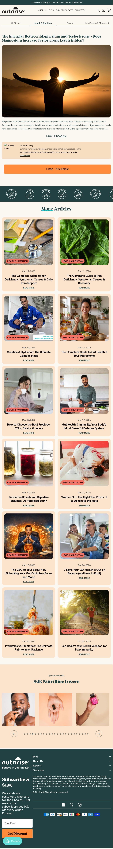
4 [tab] (34, 735)
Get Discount (17, 833)
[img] (63, 805)
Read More (28, 288)
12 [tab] (56, 735)
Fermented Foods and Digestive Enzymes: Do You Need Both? (29, 499)
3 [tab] (31, 735)
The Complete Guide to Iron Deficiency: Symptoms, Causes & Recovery (84, 279)
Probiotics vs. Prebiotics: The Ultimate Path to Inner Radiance (28, 647)
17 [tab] (70, 735)
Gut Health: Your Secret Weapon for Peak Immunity (84, 647)
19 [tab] (75, 735)
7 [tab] (42, 735)
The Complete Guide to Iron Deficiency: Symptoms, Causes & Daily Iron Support (29, 279)
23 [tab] (86, 735)
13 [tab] (59, 735)
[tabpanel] (56, 709)
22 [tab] (83, 735)
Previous (14, 733)
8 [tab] (45, 735)
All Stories (15, 23)
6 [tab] (39, 735)
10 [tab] (50, 735)
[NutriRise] (13, 10)
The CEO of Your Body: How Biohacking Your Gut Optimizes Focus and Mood (29, 573)
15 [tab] (64, 735)
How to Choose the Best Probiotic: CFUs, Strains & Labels (28, 426)
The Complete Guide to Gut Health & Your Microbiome (84, 354)
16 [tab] (67, 735)
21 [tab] (81, 735)
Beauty (70, 23)
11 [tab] (53, 735)
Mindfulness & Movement (97, 23)
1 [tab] (25, 735)
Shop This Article (57, 169)
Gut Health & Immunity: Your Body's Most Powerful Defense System (84, 426)
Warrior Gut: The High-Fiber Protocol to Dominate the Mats (84, 499)
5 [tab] (37, 735)
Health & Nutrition (43, 23)
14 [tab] (61, 735)
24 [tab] (89, 735)
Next (99, 733)
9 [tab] (48, 735)
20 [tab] (78, 735)
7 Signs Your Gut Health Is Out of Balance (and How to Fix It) (84, 571)
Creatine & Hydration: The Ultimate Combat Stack (29, 354)
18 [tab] (72, 735)
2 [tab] (28, 735)
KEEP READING (56, 135)
